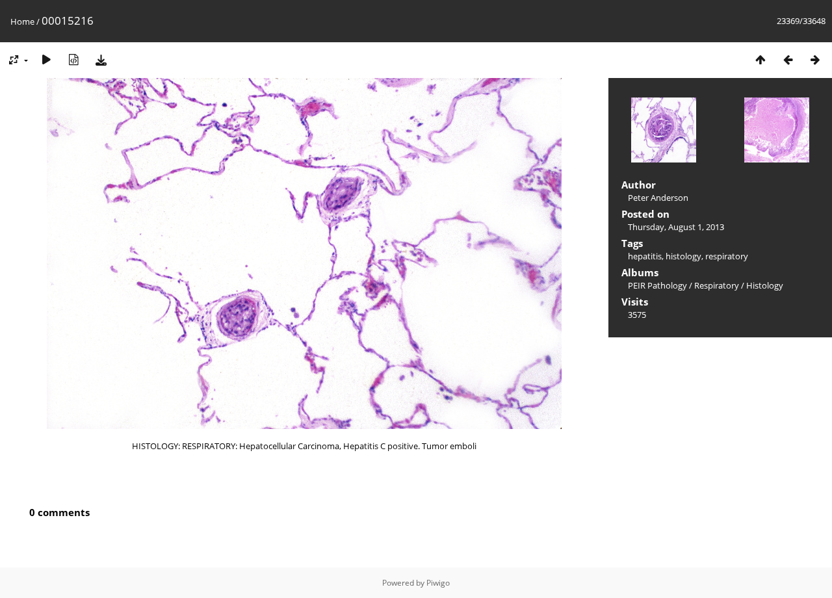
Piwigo (438, 582)
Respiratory (716, 285)
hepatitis (645, 256)
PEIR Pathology (657, 285)
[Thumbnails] (760, 59)
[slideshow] (46, 59)
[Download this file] (100, 59)
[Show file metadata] (73, 59)
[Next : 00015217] (815, 59)
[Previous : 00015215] (787, 59)
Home (22, 21)
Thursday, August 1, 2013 (676, 227)
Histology (764, 285)
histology (683, 256)
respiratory (726, 256)
